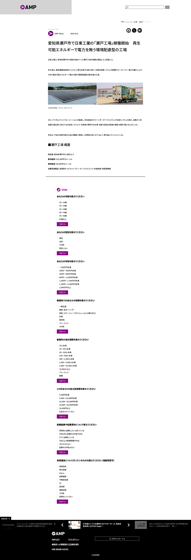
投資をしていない (66, 496)
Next (128, 524)
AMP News (59, 33)
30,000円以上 (64, 408)
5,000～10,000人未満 (68, 366)
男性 (61, 238)
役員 (61, 316)
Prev (62, 524)
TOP (122, 21)
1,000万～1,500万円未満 (69, 281)
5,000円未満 (64, 395)
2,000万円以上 (65, 287)
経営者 (62, 320)
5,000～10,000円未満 (68, 398)
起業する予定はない (67, 447)
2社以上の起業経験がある (69, 440)
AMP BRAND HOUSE (60, 549)
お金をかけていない (66, 411)
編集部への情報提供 (60, 544)
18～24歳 (63, 202)
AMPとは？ (56, 539)
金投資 (62, 486)
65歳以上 (63, 219)
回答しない (63, 248)
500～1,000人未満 (66, 359)
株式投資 (62, 470)
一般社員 (62, 306)
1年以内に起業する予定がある (70, 434)
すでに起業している (66, 437)
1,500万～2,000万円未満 (69, 284)
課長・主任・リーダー (67, 310)
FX (60, 483)
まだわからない (65, 444)
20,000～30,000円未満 (68, 405)
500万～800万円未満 (67, 274)
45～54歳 (63, 212)
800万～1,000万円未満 (68, 277)
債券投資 (62, 490)
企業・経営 (138, 21)
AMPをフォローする (118, 539)
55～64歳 (63, 216)
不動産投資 (63, 480)
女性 (61, 241)
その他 (61, 245)
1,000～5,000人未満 (67, 362)
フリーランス (64, 323)
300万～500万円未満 (67, 270)
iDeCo (61, 473)
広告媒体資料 (73, 544)
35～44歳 (63, 209)
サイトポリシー (73, 539)
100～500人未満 (65, 355)
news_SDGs (54, 29)
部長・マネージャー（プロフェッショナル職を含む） (77, 313)
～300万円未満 (65, 267)
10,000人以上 (64, 369)
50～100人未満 (65, 352)
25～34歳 (63, 206)
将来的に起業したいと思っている (71, 430)
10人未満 (63, 345)
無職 (61, 376)
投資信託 (62, 466)
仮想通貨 (62, 476)
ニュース (128, 21)
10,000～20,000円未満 (68, 401)
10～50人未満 (64, 349)
